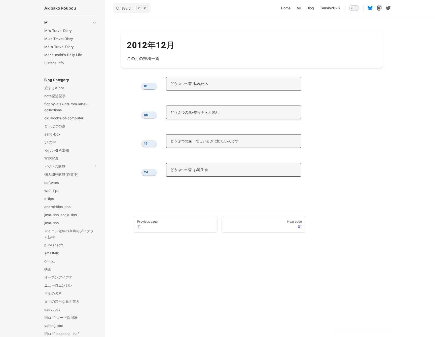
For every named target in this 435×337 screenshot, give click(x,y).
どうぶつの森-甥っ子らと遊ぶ (194, 112)
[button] (70, 23)
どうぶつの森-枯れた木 (189, 83)
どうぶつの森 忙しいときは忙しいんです (204, 141)
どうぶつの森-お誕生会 (189, 169)
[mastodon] (379, 8)
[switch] (354, 8)
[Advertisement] (252, 300)
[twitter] (388, 8)
